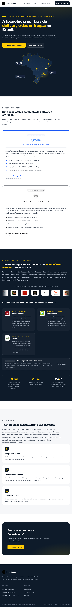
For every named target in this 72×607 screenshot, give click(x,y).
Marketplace (10, 595)
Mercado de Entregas (8, 592)
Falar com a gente (62, 3)
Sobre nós (27, 589)
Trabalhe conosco (46, 3)
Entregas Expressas (8, 589)
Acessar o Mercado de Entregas (17, 233)
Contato (26, 595)
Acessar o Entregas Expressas (16, 176)
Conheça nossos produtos (13, 45)
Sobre (35, 3)
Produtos (27, 3)
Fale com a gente (16, 547)
